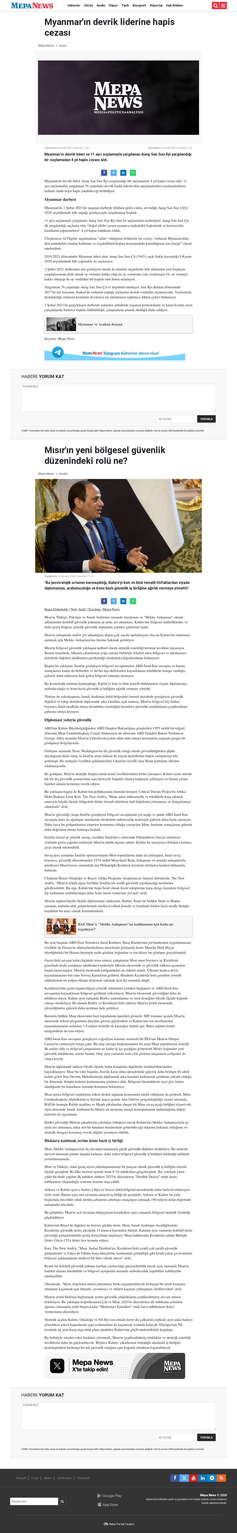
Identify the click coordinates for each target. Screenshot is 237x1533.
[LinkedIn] (123, 173)
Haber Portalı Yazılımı (121, 1524)
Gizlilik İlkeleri (64, 1478)
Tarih (125, 5)
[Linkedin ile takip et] (202, 1478)
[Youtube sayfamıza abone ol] (193, 1478)
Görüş (88, 5)
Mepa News (46, 45)
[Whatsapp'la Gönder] (133, 173)
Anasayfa (21, 1478)
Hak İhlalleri (174, 5)
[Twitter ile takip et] (184, 1478)
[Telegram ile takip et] (212, 1478)
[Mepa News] (32, 5)
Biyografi (139, 5)
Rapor (113, 5)
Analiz (101, 5)
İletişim (48, 1478)
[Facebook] (104, 173)
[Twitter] (114, 173)
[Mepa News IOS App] (109, 1504)
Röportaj (156, 5)
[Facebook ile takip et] (175, 1478)
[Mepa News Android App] (109, 1496)
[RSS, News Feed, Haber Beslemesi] (221, 1478)
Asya (62, 45)
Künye (35, 1478)
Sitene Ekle (83, 1478)
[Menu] (223, 6)
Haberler (74, 5)
